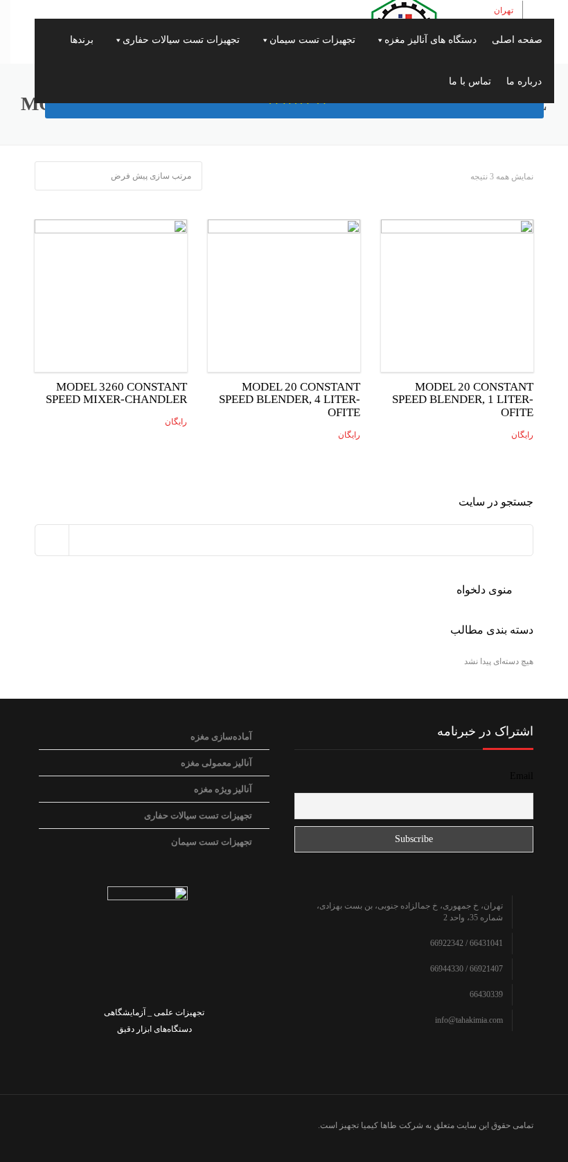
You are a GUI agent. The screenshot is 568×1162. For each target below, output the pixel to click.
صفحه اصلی (517, 40)
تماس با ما (470, 81)
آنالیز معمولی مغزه (216, 763)
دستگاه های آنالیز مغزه (430, 40)
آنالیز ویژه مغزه (223, 789)
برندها (82, 40)
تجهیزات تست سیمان (312, 40)
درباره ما (524, 81)
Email (521, 776)
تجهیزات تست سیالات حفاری (181, 40)
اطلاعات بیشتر (457, 292)
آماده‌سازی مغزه (221, 736)
